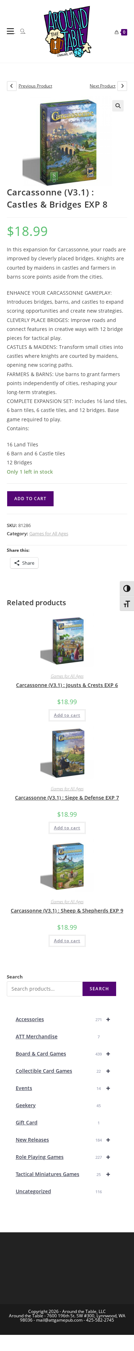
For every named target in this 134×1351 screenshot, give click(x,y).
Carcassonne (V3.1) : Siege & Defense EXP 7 (67, 797)
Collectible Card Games (63, 1071)
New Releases (63, 1139)
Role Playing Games (63, 1157)
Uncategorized (59, 1191)
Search (15, 976)
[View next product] (122, 86)
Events (63, 1088)
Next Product (102, 86)
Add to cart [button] (67, 715)
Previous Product (35, 86)
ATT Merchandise (58, 1036)
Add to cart (30, 499)
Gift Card (58, 1122)
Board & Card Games (63, 1053)
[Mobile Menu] (11, 31)
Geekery (58, 1105)
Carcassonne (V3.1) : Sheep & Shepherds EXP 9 (67, 910)
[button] (118, 106)
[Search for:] (20, 31)
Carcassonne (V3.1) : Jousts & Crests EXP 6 (67, 685)
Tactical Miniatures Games (63, 1174)
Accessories (63, 1019)
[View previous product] (12, 86)
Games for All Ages (48, 533)
